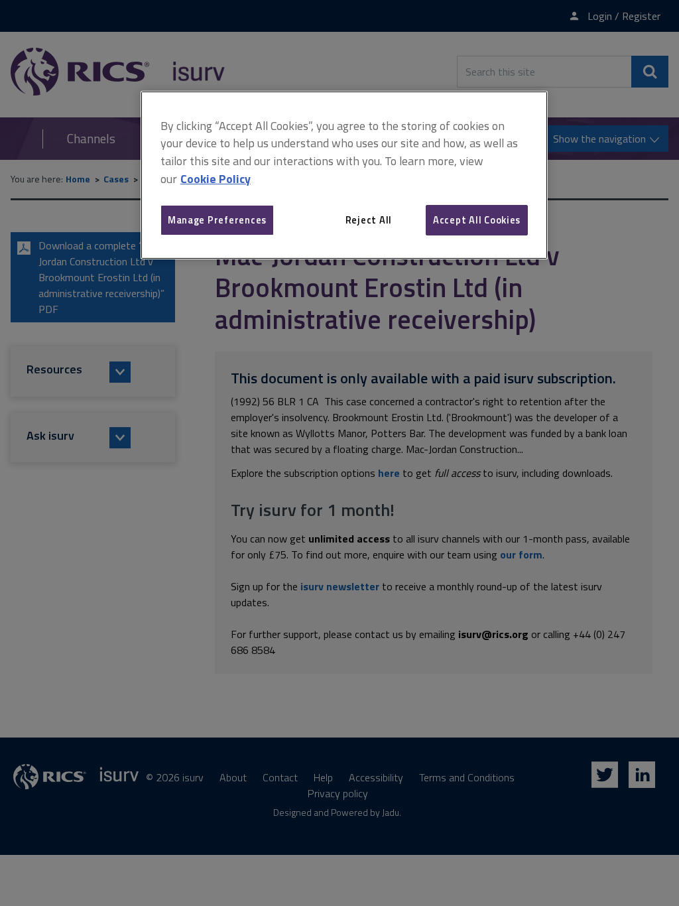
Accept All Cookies (477, 219)
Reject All (368, 219)
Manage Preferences (217, 219)
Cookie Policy (215, 179)
